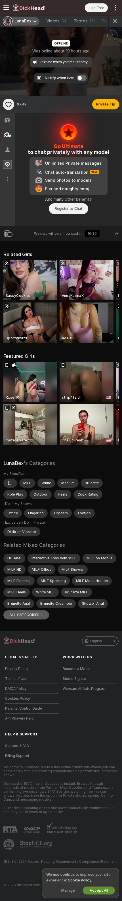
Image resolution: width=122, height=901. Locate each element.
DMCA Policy (16, 689)
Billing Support (17, 756)
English (96, 641)
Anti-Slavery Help (19, 718)
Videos (56, 21)
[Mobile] (10, 483)
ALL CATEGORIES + (26, 615)
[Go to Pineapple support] (9, 844)
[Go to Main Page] (36, 8)
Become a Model (77, 669)
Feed (106, 21)
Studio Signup (74, 679)
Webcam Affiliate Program (84, 689)
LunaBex (13, 463)
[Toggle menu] (6, 7)
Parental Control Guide (23, 708)
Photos (84, 21)
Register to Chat (68, 208)
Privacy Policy (16, 669)
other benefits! (78, 199)
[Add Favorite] (8, 104)
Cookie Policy (79, 880)
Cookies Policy (17, 699)
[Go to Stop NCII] (36, 844)
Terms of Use (16, 679)
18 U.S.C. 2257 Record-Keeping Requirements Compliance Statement (60, 862)
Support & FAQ (17, 746)
